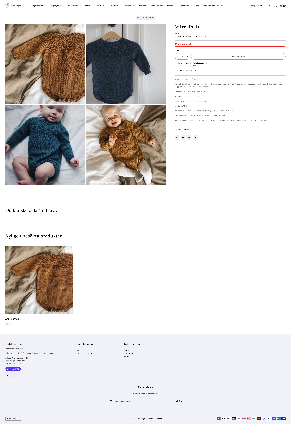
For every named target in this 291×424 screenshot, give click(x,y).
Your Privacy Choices (84, 353)
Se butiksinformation (187, 71)
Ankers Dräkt (12, 318)
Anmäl (179, 401)
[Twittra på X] (183, 137)
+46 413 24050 (18, 364)
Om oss (127, 350)
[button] (39, 6)
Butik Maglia (141, 419)
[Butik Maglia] (13, 5)
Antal (177, 51)
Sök (78, 350)
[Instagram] (13, 375)
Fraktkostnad (179, 36)
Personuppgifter (130, 356)
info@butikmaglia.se (17, 361)
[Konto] (275, 5)
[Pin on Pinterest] (189, 137)
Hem (138, 18)
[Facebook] (7, 375)
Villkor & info (128, 353)
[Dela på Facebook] (177, 137)
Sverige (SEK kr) (256, 6)
